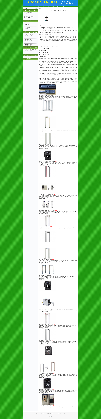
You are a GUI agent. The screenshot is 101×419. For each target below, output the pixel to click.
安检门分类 (25, 41)
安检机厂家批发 (27, 25)
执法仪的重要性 (26, 36)
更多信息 (40, 410)
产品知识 (53, 6)
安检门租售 (26, 28)
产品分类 (48, 6)
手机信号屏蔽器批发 (27, 27)
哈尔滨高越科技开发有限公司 (43, 98)
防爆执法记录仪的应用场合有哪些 (28, 52)
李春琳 (64, 413)
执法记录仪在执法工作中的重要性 (28, 34)
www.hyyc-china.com (29, 17)
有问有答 (58, 6)
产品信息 (43, 6)
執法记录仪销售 (27, 23)
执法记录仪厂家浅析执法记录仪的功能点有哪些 (30, 49)
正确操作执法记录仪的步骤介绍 (28, 39)
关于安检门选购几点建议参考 (28, 44)
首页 (38, 6)
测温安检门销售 (27, 24)
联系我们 (63, 6)
